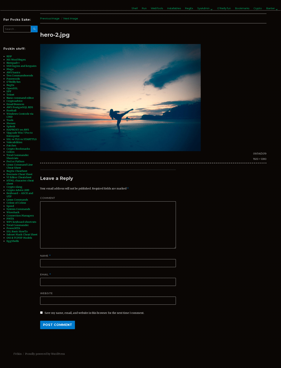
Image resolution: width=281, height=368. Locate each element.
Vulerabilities (14, 142)
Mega (9, 69)
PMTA (10, 218)
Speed (10, 205)
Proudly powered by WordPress (45, 354)
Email (45, 274)
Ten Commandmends (19, 75)
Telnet (10, 94)
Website (46, 293)
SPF (8, 91)
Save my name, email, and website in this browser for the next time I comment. (94, 313)
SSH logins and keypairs (21, 65)
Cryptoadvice (14, 100)
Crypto (257, 8)
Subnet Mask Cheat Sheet (21, 234)
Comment (47, 197)
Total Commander (17, 225)
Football (11, 110)
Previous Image (49, 18)
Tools (9, 120)
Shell (135, 8)
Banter (270, 8)
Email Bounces (15, 104)
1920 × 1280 (259, 158)
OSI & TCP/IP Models (19, 237)
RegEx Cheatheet (16, 170)
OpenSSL (12, 88)
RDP (9, 56)
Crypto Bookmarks (18, 148)
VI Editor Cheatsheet (19, 177)
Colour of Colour (16, 202)
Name (45, 255)
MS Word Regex (16, 59)
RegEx (189, 8)
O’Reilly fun (224, 8)
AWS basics (13, 72)
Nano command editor (20, 97)
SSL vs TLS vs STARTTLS (21, 139)
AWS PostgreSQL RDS (19, 107)
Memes (10, 123)
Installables (174, 8)
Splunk (10, 126)
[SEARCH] (34, 29)
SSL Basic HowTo (17, 231)
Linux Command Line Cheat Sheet (19, 166)
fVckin (17, 354)
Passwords (13, 78)
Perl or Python (15, 161)
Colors (10, 151)
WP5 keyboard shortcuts (21, 221)
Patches (11, 145)
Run (144, 8)
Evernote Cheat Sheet (19, 174)
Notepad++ (13, 62)
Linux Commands (17, 199)
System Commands (18, 209)
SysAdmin (203, 8)
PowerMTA (13, 228)
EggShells (12, 240)
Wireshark (12, 212)
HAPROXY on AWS (17, 129)
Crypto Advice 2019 (17, 190)
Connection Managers (20, 215)
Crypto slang (14, 186)
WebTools (157, 8)
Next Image (70, 18)
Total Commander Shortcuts (17, 156)
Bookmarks (242, 8)
